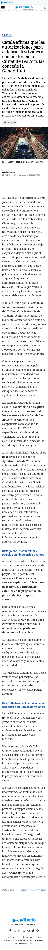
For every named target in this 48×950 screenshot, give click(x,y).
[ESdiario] (7, 2)
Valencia (7, 34)
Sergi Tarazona (8, 172)
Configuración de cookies (24, 944)
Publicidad (24, 937)
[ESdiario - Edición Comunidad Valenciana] (24, 7)
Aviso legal (8, 940)
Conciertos (14, 890)
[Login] (45, 7)
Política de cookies (37, 940)
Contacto (33, 937)
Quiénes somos (13, 937)
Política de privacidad (21, 940)
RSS (39, 937)
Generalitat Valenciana (30, 890)
